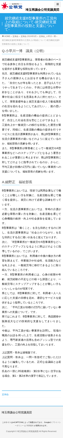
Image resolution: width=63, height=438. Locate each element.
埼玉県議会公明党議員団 (42, 9)
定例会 (5, 394)
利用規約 (30, 425)
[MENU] (58, 4)
